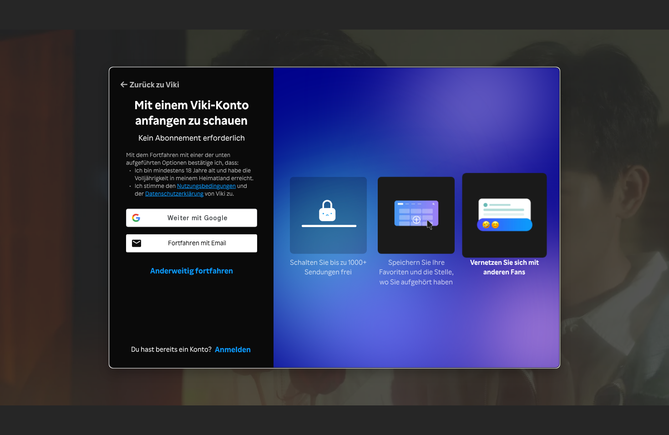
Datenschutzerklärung (174, 193)
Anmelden (233, 349)
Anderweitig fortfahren (191, 270)
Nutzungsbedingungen (206, 185)
